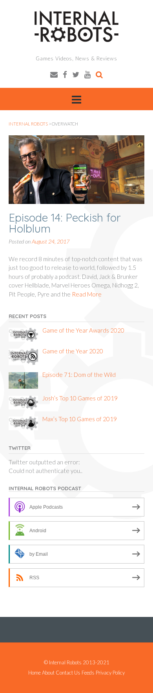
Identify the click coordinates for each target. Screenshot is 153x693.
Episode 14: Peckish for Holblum (65, 223)
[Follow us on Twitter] (75, 74)
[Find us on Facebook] (65, 74)
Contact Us (68, 672)
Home (34, 672)
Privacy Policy (110, 672)
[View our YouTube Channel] (87, 74)
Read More (87, 294)
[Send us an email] (54, 74)
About (48, 672)
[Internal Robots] (76, 26)
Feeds (88, 672)
